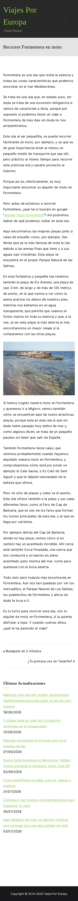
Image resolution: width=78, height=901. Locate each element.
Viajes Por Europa (55, 893)
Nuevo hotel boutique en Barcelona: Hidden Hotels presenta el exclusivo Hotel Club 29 (37, 763)
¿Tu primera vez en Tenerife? (50, 661)
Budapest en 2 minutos (23, 651)
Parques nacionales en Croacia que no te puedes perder (34, 743)
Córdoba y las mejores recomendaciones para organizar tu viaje (39, 803)
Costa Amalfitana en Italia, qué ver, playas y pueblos (37, 783)
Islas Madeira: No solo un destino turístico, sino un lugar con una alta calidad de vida (36, 822)
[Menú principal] (71, 19)
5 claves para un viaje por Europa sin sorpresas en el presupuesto (32, 723)
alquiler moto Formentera (23, 215)
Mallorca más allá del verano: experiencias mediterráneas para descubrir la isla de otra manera (37, 700)
